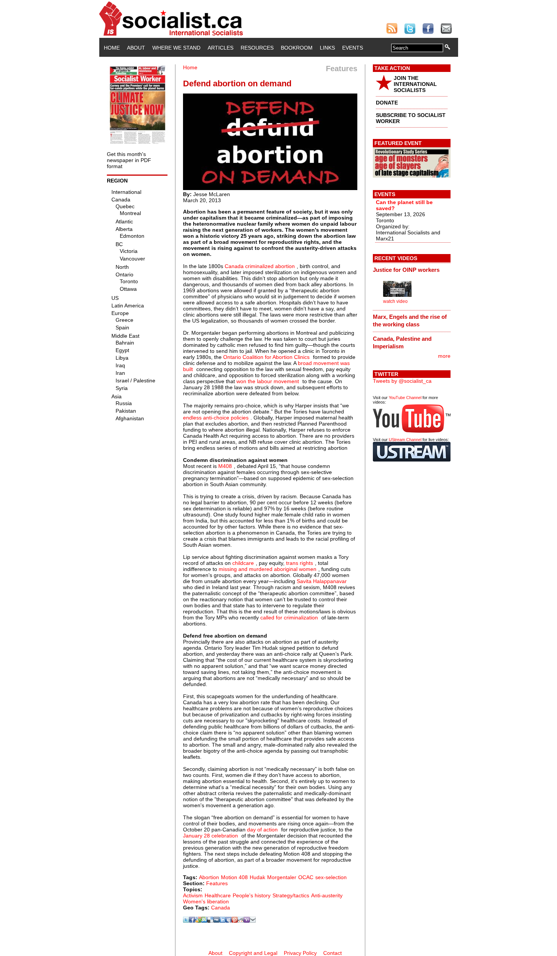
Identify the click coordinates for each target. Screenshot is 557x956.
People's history (252, 895)
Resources (257, 48)
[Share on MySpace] (228, 921)
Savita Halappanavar (322, 581)
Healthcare (218, 895)
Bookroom (297, 48)
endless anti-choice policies (216, 418)
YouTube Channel (405, 397)
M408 (225, 466)
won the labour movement (267, 381)
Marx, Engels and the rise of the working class (410, 320)
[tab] (412, 269)
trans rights (299, 563)
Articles (220, 48)
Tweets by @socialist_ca (402, 381)
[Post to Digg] (216, 921)
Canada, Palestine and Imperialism (402, 342)
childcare (243, 563)
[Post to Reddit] (241, 921)
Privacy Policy (300, 953)
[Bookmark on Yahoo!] (247, 921)
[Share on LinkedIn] (222, 921)
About (136, 48)
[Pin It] (235, 921)
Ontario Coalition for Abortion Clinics (266, 357)
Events (352, 48)
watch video (395, 301)
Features (217, 883)
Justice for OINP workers (406, 270)
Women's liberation (206, 901)
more (444, 356)
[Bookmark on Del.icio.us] (210, 921)
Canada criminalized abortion (260, 266)
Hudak (257, 877)
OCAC (305, 877)
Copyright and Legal (253, 953)
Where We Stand (176, 48)
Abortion (209, 877)
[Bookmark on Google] (198, 921)
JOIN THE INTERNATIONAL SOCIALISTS (415, 84)
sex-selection (331, 877)
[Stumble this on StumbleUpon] (204, 921)
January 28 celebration (210, 836)
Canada (220, 908)
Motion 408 (234, 877)
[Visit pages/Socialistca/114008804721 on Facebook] (192, 921)
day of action (262, 830)
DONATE (387, 103)
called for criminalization (289, 617)
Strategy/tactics (290, 895)
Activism (193, 895)
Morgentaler (281, 877)
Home (112, 48)
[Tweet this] (186, 921)
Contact (332, 953)
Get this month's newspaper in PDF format (129, 160)
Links (327, 48)
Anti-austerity (327, 895)
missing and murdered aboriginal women (267, 569)
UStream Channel (405, 439)
